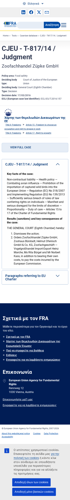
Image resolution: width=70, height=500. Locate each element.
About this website (10, 433)
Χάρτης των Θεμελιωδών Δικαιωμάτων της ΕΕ (34, 119)
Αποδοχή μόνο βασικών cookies (34, 491)
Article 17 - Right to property (38, 133)
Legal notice (24, 433)
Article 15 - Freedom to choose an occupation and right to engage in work (30, 127)
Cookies (36, 433)
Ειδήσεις (11, 355)
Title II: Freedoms (13, 125)
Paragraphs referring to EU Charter (25, 277)
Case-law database (28, 35)
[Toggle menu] (63, 25)
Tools (14, 35)
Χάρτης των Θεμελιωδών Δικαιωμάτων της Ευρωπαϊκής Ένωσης (33, 344)
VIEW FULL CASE (20, 147)
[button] (23, 12)
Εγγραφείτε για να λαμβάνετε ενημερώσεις (33, 359)
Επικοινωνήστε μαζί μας (18, 399)
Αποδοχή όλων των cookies (31, 482)
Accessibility (7, 437)
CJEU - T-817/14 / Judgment (53, 35)
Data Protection (51, 433)
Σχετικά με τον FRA (18, 336)
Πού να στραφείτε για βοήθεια (25, 350)
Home (5, 35)
